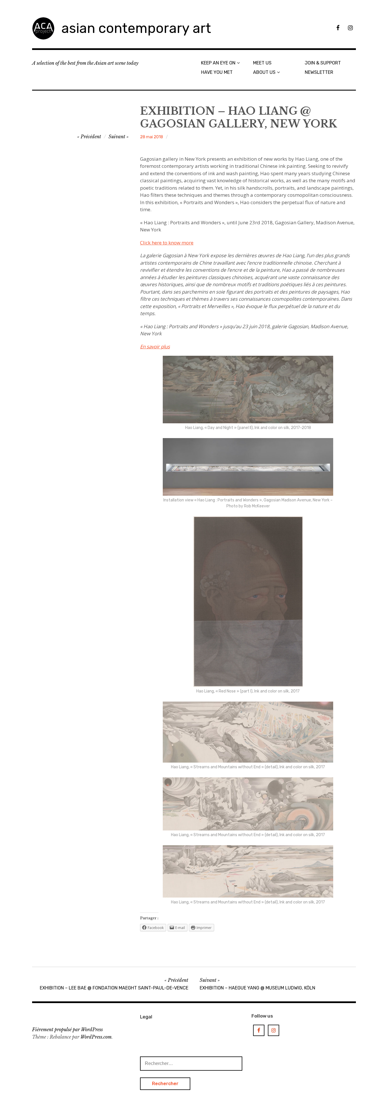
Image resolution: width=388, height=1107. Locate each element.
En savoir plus (155, 346)
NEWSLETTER (319, 72)
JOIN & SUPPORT (323, 63)
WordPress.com (96, 1037)
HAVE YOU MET (217, 72)
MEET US (262, 63)
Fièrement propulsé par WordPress (67, 1029)
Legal (146, 1017)
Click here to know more (166, 242)
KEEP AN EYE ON (218, 63)
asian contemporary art (136, 28)
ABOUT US (264, 72)
